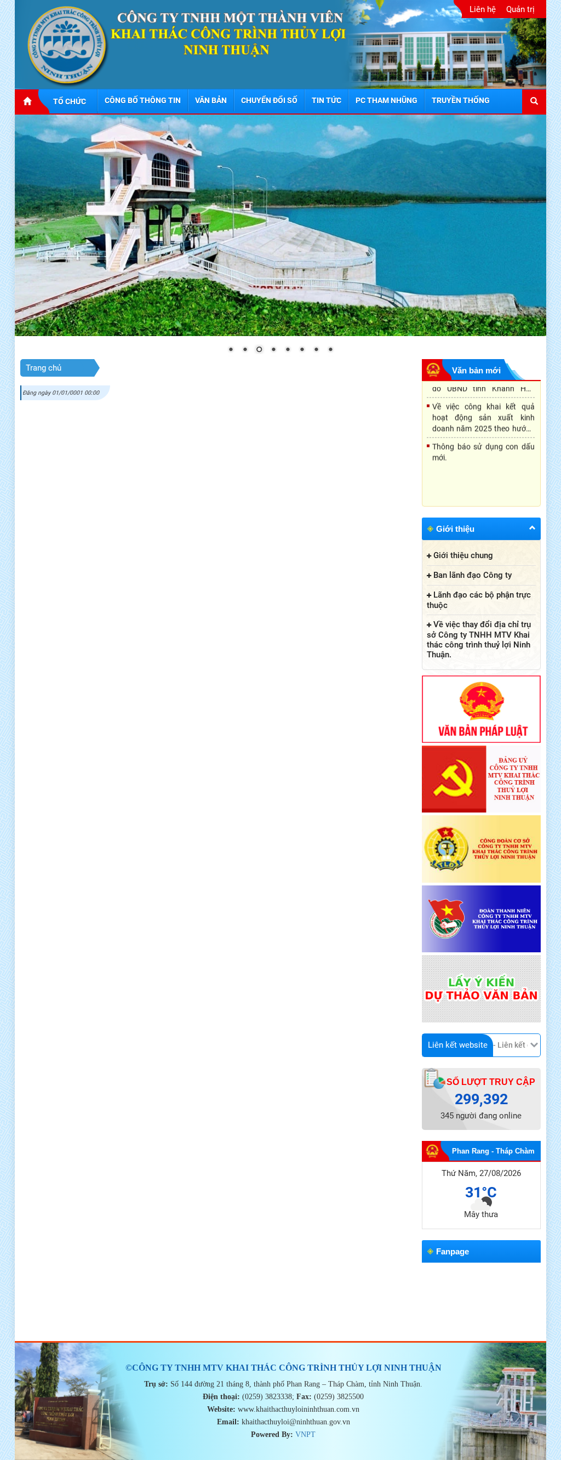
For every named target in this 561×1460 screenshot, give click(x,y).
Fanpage (452, 1251)
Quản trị (520, 9)
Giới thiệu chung (463, 555)
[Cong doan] (481, 850)
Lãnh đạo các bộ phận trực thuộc (479, 600)
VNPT (305, 1434)
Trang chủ (43, 368)
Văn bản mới (476, 370)
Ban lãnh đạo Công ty (472, 575)
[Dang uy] (481, 780)
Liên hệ (483, 9)
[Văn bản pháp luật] (481, 710)
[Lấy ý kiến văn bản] (481, 990)
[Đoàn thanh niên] (481, 920)
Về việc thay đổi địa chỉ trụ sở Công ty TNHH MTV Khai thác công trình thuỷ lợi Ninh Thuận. (479, 640)
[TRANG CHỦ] (32, 101)
